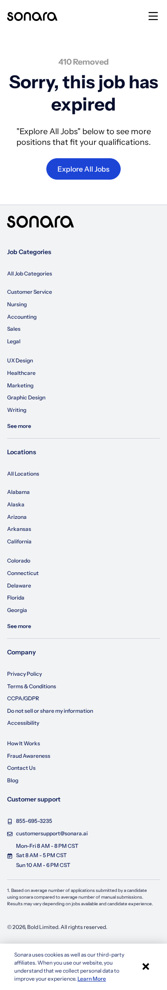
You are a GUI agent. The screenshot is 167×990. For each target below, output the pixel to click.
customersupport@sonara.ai (52, 833)
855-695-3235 (34, 820)
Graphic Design (26, 397)
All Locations (23, 473)
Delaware (19, 585)
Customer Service (29, 291)
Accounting (22, 316)
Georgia (17, 610)
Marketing (20, 385)
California (19, 541)
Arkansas (19, 529)
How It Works (23, 743)
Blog (12, 780)
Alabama (18, 492)
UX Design (20, 360)
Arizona (17, 516)
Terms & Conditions (31, 686)
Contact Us (21, 767)
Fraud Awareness (28, 755)
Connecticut (23, 573)
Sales (13, 328)
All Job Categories (29, 273)
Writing (16, 410)
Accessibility (23, 722)
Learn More (91, 978)
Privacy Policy (24, 673)
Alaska (15, 504)
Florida (15, 597)
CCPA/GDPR (23, 698)
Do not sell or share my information (50, 710)
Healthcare (21, 373)
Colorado (18, 560)
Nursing (17, 304)
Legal (13, 341)
